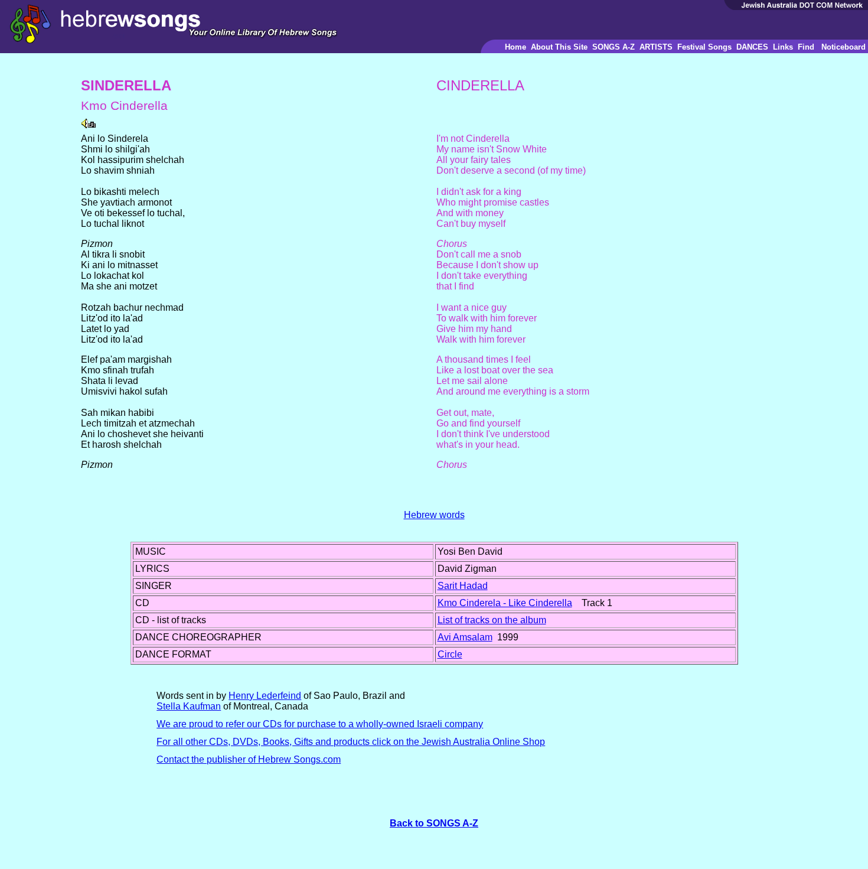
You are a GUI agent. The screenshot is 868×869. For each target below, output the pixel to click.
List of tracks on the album (492, 620)
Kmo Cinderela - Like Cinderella (505, 603)
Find (806, 47)
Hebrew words (434, 515)
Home (515, 47)
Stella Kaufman (188, 706)
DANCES (752, 47)
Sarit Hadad (463, 586)
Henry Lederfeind (265, 696)
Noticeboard (843, 47)
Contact (172, 759)
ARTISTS (656, 47)
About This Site (559, 47)
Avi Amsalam (465, 637)
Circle (450, 654)
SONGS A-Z (613, 47)
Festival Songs (704, 47)
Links (783, 47)
